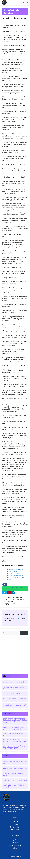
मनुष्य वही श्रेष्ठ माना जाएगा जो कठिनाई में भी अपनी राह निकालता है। (14, 741)
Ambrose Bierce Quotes (14, 569)
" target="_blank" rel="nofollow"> (15, 587)
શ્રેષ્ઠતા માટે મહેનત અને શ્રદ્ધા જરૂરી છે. (14, 682)
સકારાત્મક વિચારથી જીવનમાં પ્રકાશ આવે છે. (14, 699)
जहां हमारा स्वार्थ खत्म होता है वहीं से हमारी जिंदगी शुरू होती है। (14, 747)
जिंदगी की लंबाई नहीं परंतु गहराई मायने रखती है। (13, 734)
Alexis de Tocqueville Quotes (16, 575)
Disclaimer (15, 830)
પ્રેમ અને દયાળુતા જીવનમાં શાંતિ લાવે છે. (14, 688)
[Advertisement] (15, 654)
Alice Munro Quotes (13, 573)
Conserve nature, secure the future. (13, 774)
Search (24, 633)
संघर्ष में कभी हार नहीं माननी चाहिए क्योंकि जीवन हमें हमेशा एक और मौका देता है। (15, 721)
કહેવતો (15, 848)
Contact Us (15, 824)
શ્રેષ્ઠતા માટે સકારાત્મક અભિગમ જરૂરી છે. (14, 705)
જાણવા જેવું (15, 843)
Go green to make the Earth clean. (15, 780)
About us (15, 822)
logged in (16, 618)
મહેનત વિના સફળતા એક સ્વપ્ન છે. (12, 693)
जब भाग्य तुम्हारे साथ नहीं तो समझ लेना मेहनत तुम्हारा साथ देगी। (13, 728)
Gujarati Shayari (15, 845)
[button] (24, 2)
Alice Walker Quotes (13, 571)
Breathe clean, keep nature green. (15, 768)
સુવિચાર (15, 840)
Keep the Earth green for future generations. (14, 786)
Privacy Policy (15, 827)
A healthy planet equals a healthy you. (14, 762)
